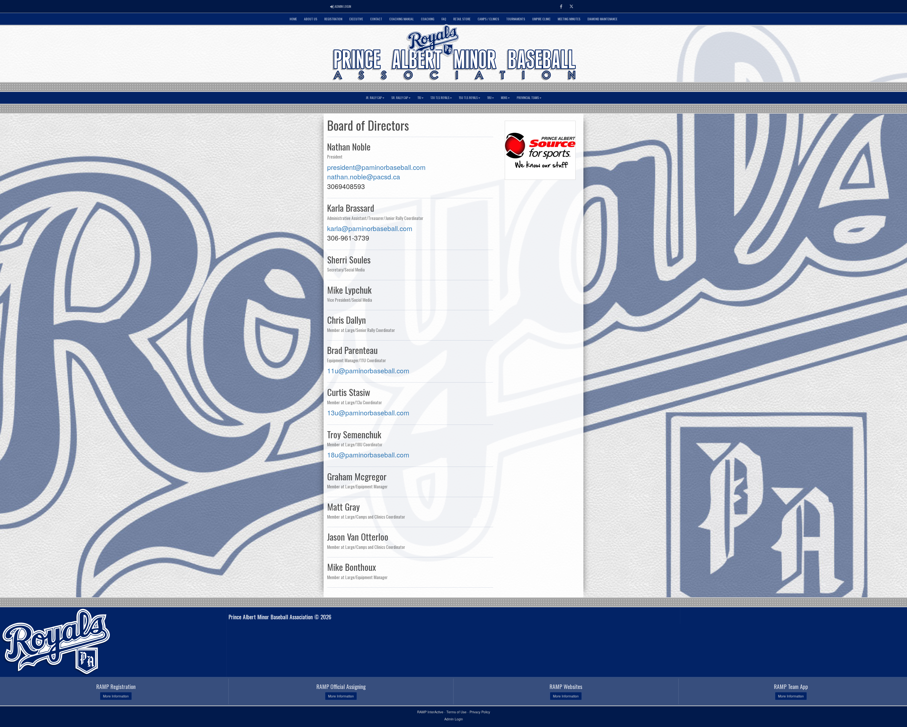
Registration (333, 18)
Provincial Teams (528, 97)
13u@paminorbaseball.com (368, 412)
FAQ (443, 18)
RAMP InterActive (430, 712)
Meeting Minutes (569, 18)
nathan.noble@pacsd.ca (363, 176)
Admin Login (453, 719)
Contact (376, 18)
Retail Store (462, 18)
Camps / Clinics (488, 18)
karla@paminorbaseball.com (369, 228)
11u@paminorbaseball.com (368, 370)
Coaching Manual (401, 18)
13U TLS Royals (440, 97)
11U (419, 97)
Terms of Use (456, 712)
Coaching (427, 18)
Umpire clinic (541, 18)
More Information (116, 696)
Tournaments (515, 18)
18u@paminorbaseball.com (368, 454)
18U (489, 97)
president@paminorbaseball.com (376, 167)
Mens (504, 97)
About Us (310, 18)
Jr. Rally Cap (374, 97)
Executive (356, 18)
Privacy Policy (480, 712)
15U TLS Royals (468, 97)
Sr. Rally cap (399, 97)
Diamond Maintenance (602, 18)
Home (293, 18)
